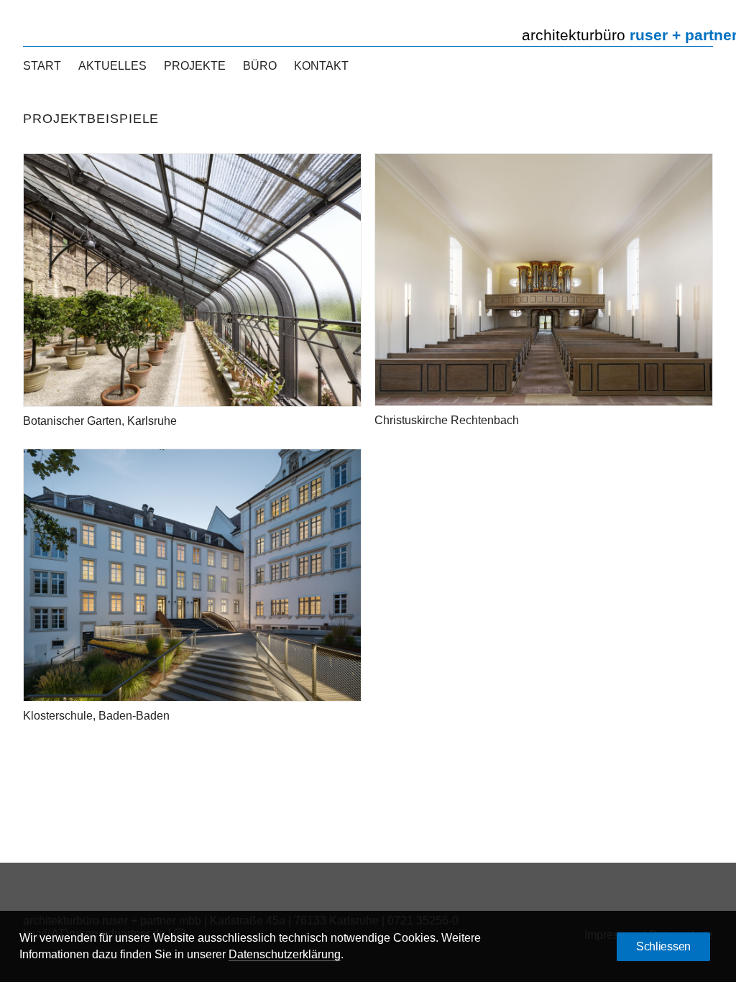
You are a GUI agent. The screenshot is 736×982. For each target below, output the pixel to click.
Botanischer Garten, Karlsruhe (100, 421)
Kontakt (321, 66)
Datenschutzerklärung (285, 954)
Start (42, 66)
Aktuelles (112, 66)
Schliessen (663, 946)
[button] (192, 280)
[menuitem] (45, 66)
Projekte (195, 66)
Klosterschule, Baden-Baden (96, 716)
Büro (260, 66)
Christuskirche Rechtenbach (446, 420)
